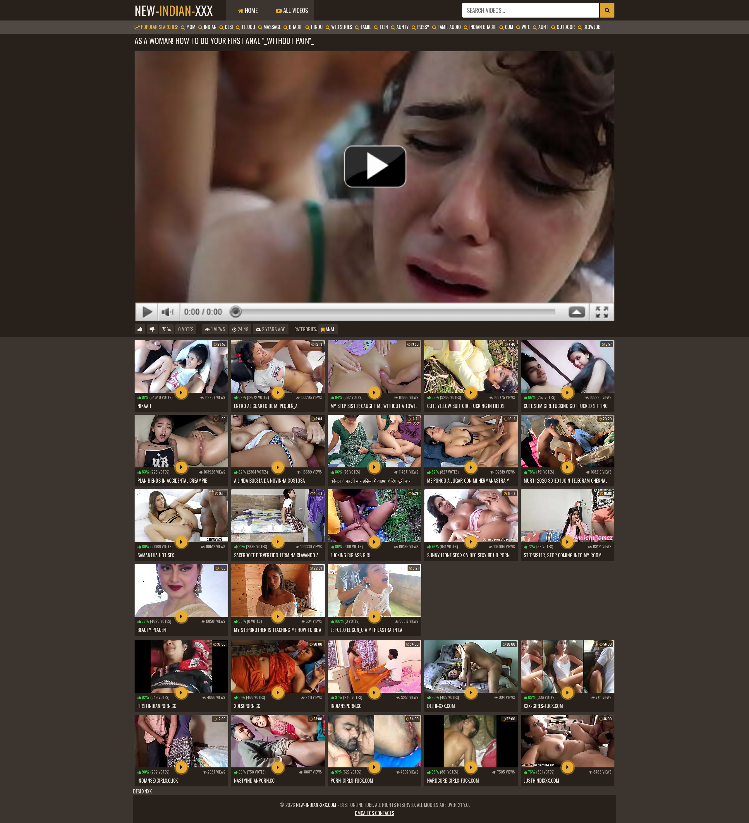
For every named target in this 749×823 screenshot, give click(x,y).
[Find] (607, 10)
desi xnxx (142, 791)
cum (508, 26)
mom (190, 26)
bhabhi (295, 26)
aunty (402, 26)
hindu (316, 26)
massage (271, 26)
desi (228, 26)
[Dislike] (152, 329)
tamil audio (449, 26)
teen (383, 26)
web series (341, 26)
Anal (329, 329)
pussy (422, 26)
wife (525, 26)
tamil (365, 26)
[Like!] (140, 329)
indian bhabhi (482, 26)
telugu (247, 26)
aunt (542, 26)
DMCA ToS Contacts (374, 813)
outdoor (565, 26)
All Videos (295, 10)
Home (250, 10)
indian (210, 26)
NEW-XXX (174, 10)
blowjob (591, 26)
